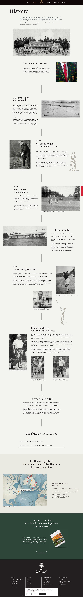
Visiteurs (56, 2)
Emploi (63, 2)
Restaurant (45, 579)
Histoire (29, 577)
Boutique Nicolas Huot (48, 584)
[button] (41, 442)
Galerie (29, 585)
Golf (28, 2)
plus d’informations (41, 552)
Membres (49, 2)
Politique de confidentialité (31, 591)
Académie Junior (63, 584)
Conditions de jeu (47, 577)
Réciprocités (62, 579)
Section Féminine (63, 577)
